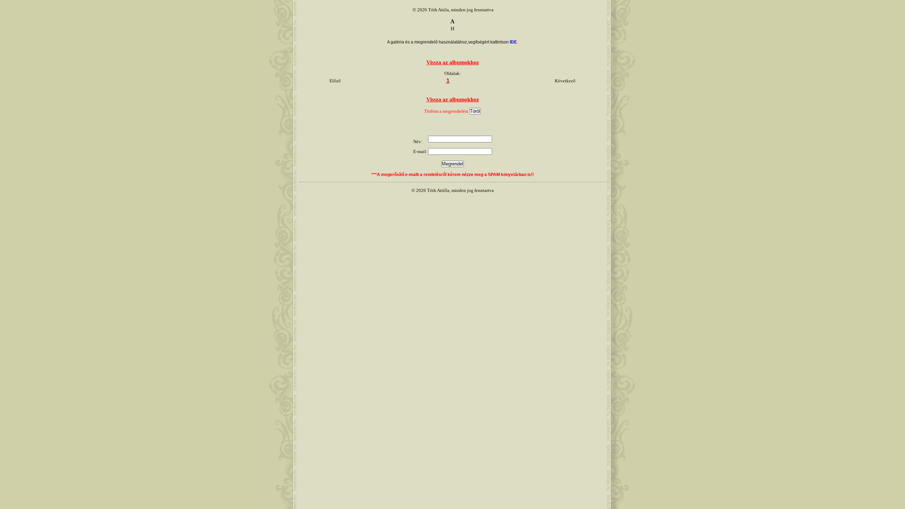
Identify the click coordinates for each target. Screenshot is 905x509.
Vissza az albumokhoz (452, 62)
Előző (335, 80)
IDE (513, 42)
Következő (565, 80)
